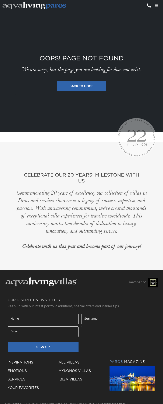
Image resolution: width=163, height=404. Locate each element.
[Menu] (156, 5)
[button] (30, 387)
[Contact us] (148, 5)
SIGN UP (43, 347)
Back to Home (81, 86)
